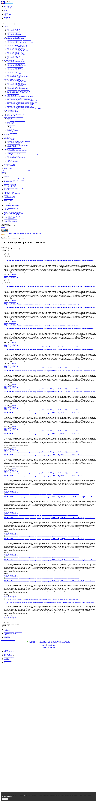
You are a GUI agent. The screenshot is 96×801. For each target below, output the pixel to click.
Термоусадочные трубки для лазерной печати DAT (20, 99)
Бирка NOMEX (10, 123)
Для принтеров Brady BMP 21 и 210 (16, 61)
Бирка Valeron (10, 129)
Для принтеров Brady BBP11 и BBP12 (16, 49)
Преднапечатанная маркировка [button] (12, 158)
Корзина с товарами (9, 657)
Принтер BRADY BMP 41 (10, 217)
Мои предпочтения (8, 6)
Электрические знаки (9, 164)
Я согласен (4, 799)
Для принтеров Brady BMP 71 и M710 (16, 84)
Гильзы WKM (10, 140)
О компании (7, 630)
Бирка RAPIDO (11, 125)
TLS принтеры (13, 133)
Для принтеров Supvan (12, 113)
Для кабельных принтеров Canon (15, 80)
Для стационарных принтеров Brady (16, 157)
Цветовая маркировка (12, 161)
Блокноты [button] (6, 134)
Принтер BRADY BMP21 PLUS (12, 216)
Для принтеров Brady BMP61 (14, 34)
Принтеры (6, 26)
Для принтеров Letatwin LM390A (15, 69)
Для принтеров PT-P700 (13, 72)
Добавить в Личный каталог (11, 277)
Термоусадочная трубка (10, 184)
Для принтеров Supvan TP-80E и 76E (16, 73)
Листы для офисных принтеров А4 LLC (17, 92)
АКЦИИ (6, 634)
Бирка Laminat (10, 122)
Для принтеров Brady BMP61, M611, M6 (17, 46)
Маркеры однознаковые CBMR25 (12, 212)
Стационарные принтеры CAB (12, 206)
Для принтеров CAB (12, 33)
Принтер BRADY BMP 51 (10, 219)
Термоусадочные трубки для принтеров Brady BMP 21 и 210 (22, 100)
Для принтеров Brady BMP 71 (14, 64)
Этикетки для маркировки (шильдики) (13, 213)
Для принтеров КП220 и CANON (15, 114)
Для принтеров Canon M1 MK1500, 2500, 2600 (18, 68)
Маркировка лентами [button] (9, 60)
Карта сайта (7, 637)
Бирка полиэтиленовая (12, 130)
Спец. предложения (9, 651)
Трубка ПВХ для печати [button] (10, 110)
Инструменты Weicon (9, 165)
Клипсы (6, 162)
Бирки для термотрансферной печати (13, 188)
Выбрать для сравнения (10, 276)
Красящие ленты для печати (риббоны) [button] (14, 38)
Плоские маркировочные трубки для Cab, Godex (19, 98)
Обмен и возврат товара (10, 633)
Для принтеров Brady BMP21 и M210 (16, 36)
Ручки (8, 137)
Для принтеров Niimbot (13, 57)
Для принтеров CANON (13, 41)
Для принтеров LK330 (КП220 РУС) (16, 37)
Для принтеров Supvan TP (13, 29)
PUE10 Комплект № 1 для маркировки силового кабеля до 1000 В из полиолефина (48, 642)
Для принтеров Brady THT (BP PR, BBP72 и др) (19, 50)
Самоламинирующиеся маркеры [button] (12, 79)
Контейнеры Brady (11, 146)
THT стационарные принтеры (17, 121)
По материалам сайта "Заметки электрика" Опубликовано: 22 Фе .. (25, 233)
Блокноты (9, 135)
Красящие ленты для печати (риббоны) (14, 178)
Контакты (6, 19)
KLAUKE (6, 209)
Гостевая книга (7, 661)
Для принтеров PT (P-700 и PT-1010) (16, 54)
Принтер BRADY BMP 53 (10, 220)
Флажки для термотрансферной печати (17, 150)
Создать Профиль (8, 7)
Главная (6, 13)
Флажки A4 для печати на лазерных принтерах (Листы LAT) (22, 154)
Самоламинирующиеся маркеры (12, 182)
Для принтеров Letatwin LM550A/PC (16, 71)
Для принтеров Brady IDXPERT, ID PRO (17, 65)
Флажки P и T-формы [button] (9, 149)
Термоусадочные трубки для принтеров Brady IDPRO (20, 104)
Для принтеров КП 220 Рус (14, 75)
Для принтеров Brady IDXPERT (15, 86)
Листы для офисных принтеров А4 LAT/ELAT (18, 91)
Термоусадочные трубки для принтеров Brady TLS (20, 106)
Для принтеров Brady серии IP (14, 52)
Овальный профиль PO (10, 115)
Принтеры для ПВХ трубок (11, 208)
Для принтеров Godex (12, 30)
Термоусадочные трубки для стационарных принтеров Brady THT (23, 108)
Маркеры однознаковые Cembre (12, 215)
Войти (5, 15)
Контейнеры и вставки (9, 191)
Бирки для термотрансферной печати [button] (13, 117)
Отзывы (3, 227)
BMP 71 (12, 119)
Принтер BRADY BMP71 (10, 221)
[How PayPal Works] (48, 645)
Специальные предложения (8, 640)
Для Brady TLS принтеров (13, 153)
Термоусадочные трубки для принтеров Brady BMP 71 (20, 103)
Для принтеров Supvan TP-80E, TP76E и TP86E (19, 40)
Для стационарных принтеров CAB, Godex (18, 90)
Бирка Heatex (10, 118)
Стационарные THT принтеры (11, 205)
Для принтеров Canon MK (13, 32)
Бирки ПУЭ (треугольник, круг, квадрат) (14, 59)
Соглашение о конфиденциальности (13, 632)
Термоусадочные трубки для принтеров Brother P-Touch (21, 107)
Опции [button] (6, 27)
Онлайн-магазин (5, 170)
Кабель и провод (8, 168)
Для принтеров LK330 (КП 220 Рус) (16, 53)
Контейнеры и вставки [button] (10, 138)
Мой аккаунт (7, 17)
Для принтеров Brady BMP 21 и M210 (16, 81)
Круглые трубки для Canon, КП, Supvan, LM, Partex (20, 96)
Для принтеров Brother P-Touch (15, 67)
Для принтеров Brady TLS (13, 56)
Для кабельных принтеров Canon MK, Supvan (18, 141)
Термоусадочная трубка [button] (10, 95)
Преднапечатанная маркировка (12, 193)
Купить (14, 274)
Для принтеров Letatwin (13, 111)
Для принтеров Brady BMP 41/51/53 (16, 63)
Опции (5, 177)
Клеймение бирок (8, 167)
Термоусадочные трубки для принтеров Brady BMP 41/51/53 (22, 102)
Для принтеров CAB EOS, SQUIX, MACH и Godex (20, 42)
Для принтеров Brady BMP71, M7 (15, 48)
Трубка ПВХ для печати (10, 185)
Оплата (5, 18)
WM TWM (9, 160)
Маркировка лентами (9, 181)
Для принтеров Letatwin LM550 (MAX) (17, 45)
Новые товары (7, 14)
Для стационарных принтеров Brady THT (17, 76)
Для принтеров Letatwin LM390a (15, 44)
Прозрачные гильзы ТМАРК (14, 148)
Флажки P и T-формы (9, 192)
